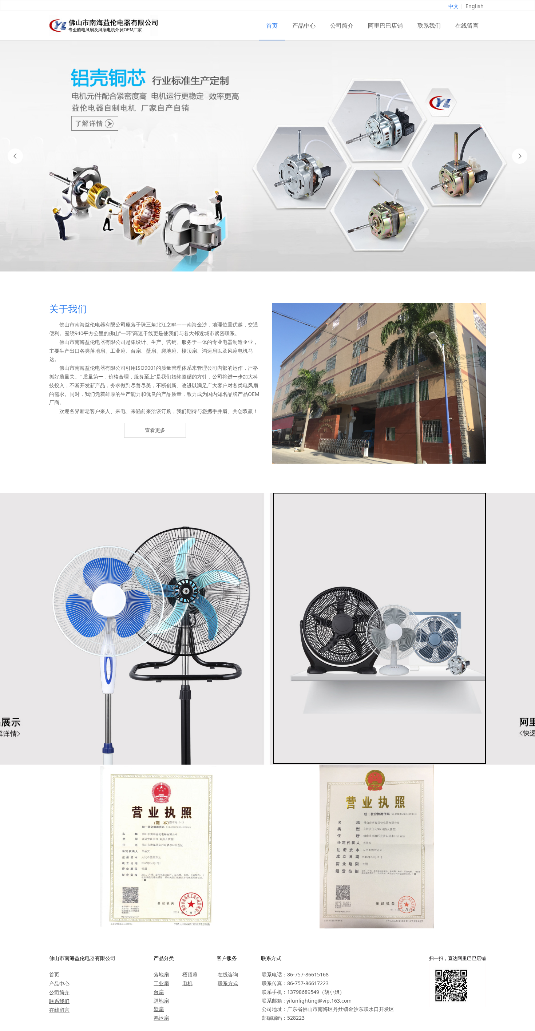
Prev (15, 156)
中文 (453, 6)
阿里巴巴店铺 (385, 25)
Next (520, 156)
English (474, 6)
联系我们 (429, 25)
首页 (272, 25)
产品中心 (304, 25)
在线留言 (467, 25)
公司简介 (341, 25)
